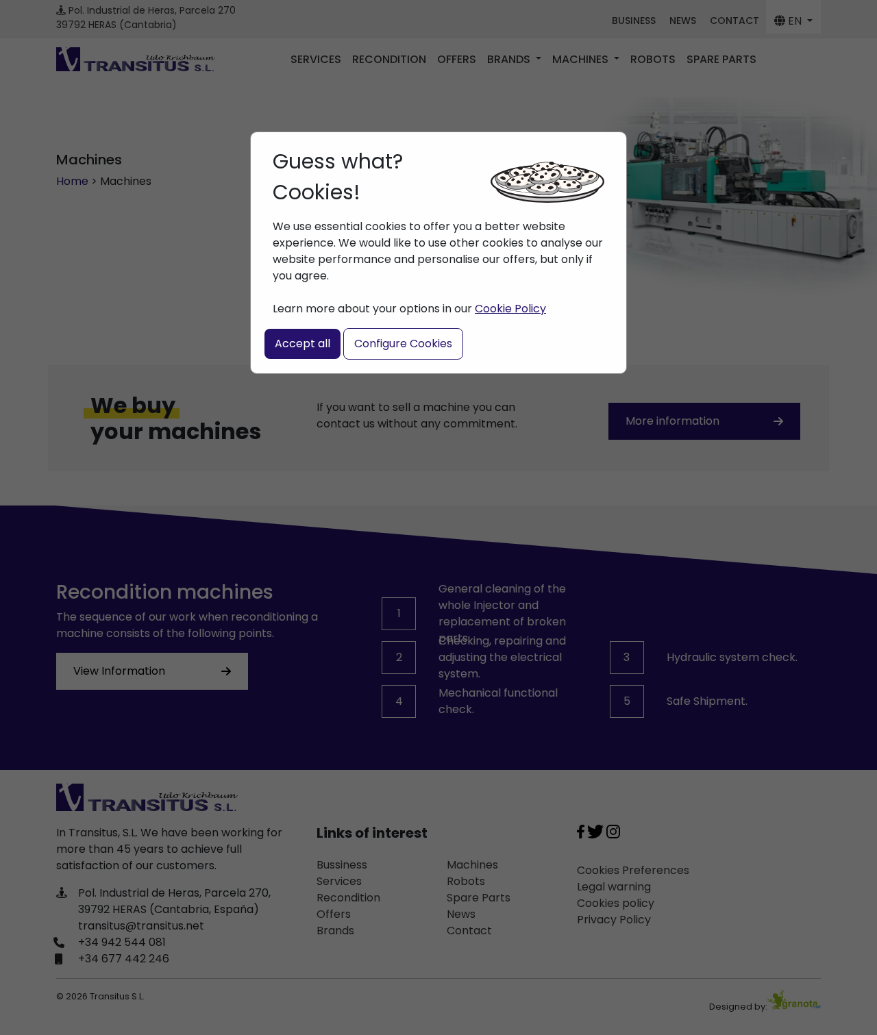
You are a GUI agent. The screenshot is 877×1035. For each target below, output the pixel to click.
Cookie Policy (510, 308)
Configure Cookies (403, 343)
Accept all (302, 343)
